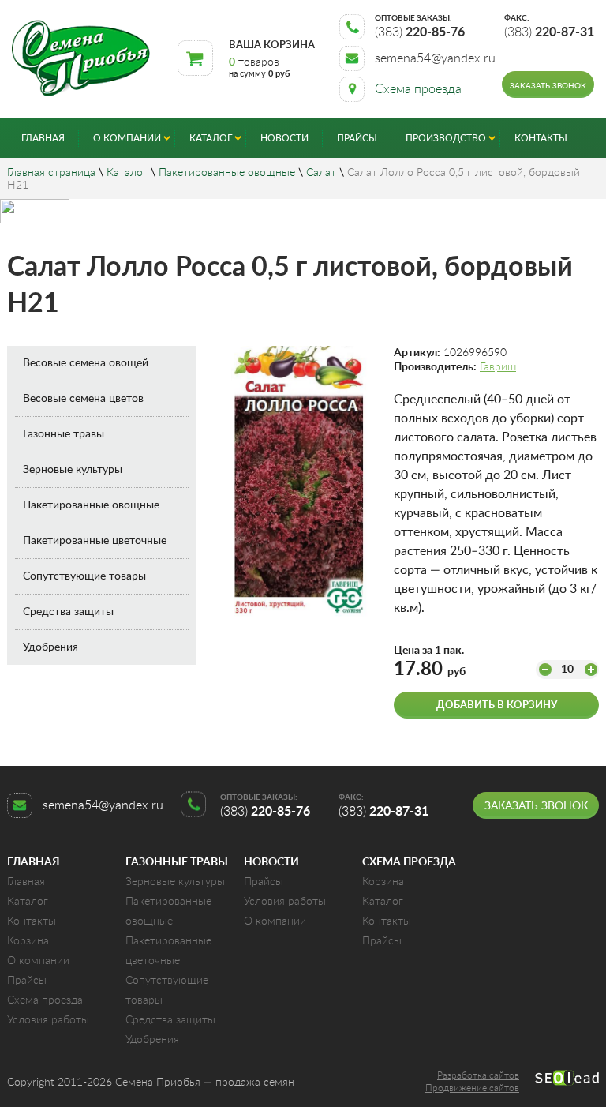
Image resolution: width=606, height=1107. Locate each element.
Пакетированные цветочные (94, 540)
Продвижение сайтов (472, 1088)
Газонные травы (63, 434)
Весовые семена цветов (83, 398)
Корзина (28, 941)
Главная (43, 138)
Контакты (540, 138)
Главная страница (51, 172)
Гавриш (498, 367)
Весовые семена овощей (85, 363)
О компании (127, 138)
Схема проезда (45, 1000)
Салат (321, 172)
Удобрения (50, 647)
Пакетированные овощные (227, 172)
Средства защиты (68, 611)
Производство (446, 138)
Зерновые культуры (72, 469)
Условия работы (48, 1020)
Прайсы (357, 138)
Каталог (210, 138)
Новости (284, 138)
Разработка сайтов (478, 1075)
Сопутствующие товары (84, 576)
